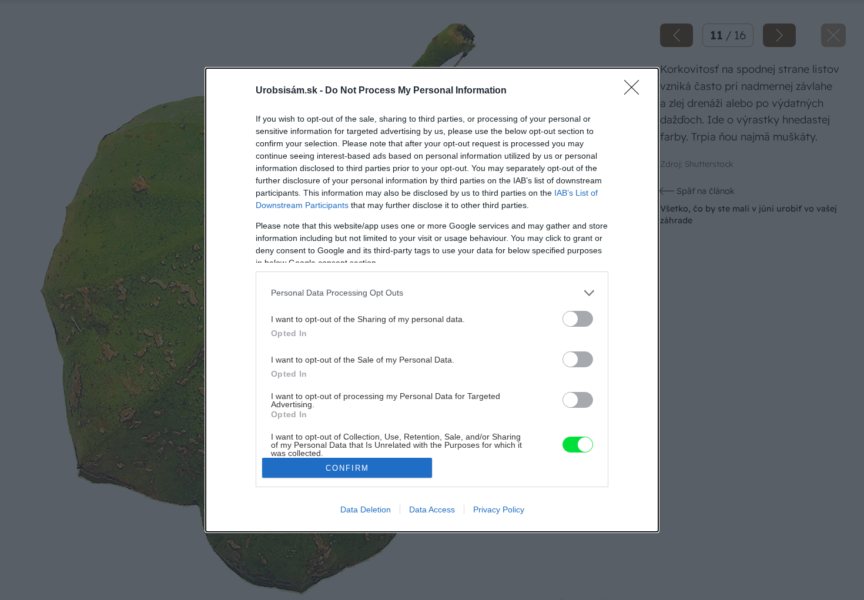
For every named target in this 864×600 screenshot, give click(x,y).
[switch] (577, 319)
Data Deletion (365, 509)
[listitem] (432, 293)
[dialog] (432, 300)
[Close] (635, 91)
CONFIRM (347, 468)
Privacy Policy (498, 509)
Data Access (432, 509)
